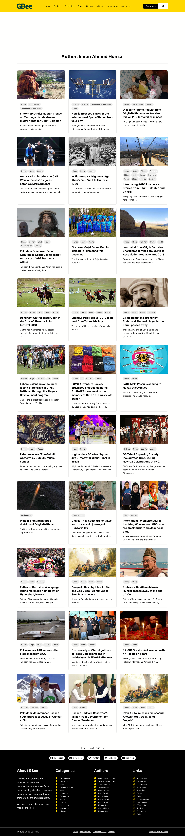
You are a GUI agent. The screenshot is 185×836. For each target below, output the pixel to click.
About (75, 832)
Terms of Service (99, 832)
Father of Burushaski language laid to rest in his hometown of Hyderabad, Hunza (39, 591)
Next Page (96, 748)
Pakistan (143, 242)
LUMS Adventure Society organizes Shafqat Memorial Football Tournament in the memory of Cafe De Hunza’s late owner (91, 391)
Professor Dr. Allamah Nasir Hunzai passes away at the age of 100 (142, 591)
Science (85, 104)
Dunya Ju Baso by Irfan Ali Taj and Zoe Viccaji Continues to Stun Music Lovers (90, 591)
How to (76, 104)
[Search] (163, 6)
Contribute (151, 6)
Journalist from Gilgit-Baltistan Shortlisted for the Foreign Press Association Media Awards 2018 (143, 251)
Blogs (75, 171)
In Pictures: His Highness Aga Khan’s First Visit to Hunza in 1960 (90, 180)
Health (126, 104)
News (23, 104)
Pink (125, 515)
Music (134, 312)
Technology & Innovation (31, 108)
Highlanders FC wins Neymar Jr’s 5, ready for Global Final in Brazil (90, 458)
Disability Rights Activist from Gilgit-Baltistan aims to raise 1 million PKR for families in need (142, 113)
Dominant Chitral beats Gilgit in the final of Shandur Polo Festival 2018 (40, 321)
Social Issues (34, 104)
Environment (26, 515)
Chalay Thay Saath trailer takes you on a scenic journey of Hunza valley (91, 524)
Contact (111, 832)
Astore (126, 171)
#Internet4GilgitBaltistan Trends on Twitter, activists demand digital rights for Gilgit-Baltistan (41, 117)
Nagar (126, 179)
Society (149, 104)
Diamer (144, 171)
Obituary (151, 312)
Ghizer (126, 175)
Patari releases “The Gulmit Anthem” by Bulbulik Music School (37, 458)
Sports (40, 171)
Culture (127, 449)
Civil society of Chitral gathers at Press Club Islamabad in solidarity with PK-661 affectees (92, 654)
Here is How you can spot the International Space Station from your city (92, 117)
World (75, 108)
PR (48, 379)
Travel (152, 242)
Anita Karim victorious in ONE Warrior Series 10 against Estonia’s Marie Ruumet (39, 180)
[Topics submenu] (61, 6)
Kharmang (152, 175)
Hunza (23, 171)
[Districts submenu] (74, 6)
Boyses (24, 379)
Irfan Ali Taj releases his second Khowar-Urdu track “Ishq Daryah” (143, 716)
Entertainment (78, 515)
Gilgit (134, 175)
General (24, 708)
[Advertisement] (92, 32)
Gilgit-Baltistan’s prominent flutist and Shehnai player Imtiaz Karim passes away (143, 321)
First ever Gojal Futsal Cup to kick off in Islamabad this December (90, 251)
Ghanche (153, 171)
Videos (40, 449)
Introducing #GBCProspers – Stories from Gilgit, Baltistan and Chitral (144, 188)
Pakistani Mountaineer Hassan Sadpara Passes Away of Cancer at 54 (41, 716)
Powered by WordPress (158, 832)
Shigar (134, 179)
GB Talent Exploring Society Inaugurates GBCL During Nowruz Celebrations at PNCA (142, 458)
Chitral (135, 171)
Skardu (143, 179)
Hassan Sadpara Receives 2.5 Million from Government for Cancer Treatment (90, 716)
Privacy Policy (85, 832)
